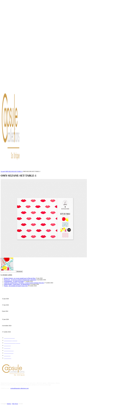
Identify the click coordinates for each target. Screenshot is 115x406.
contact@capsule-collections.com (19, 388)
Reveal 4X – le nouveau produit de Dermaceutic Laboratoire (20, 279)
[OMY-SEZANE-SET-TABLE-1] (44, 257)
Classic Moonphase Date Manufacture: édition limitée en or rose (16, 308)
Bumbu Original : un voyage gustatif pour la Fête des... (14, 296)
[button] (80, 169)
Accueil (3, 171)
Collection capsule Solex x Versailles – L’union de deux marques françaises (24, 282)
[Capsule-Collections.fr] (15, 128)
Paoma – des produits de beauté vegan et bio (16, 286)
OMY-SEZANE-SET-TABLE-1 (14, 171)
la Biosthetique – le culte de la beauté (14, 281)
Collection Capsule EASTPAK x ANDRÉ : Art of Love (14, 302)
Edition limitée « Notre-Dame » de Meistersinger (17, 284)
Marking (9, 403)
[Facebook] (12, 86)
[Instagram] (14, 86)
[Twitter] (16, 86)
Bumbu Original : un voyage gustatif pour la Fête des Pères (19, 278)
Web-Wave (15, 403)
